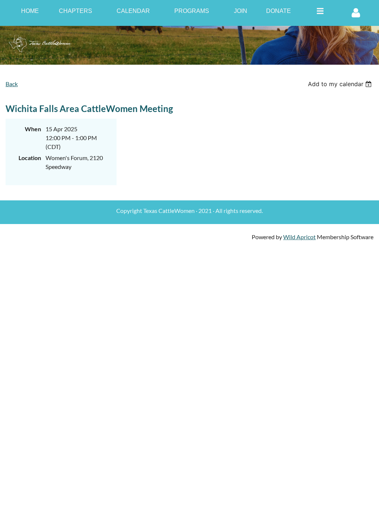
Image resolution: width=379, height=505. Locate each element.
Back (12, 83)
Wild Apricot (299, 236)
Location (30, 157)
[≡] (318, 11)
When (33, 128)
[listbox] (340, 83)
